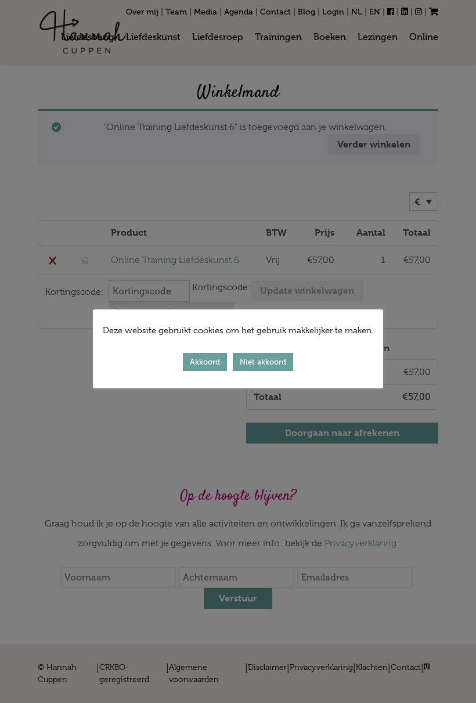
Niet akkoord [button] (263, 362)
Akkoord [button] (205, 362)
